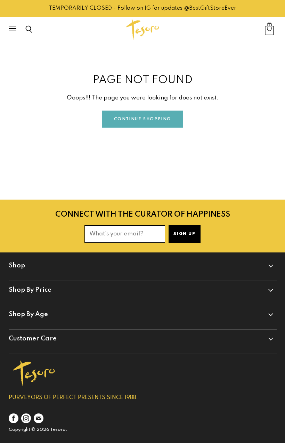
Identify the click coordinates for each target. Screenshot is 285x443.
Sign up (184, 234)
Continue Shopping (142, 119)
